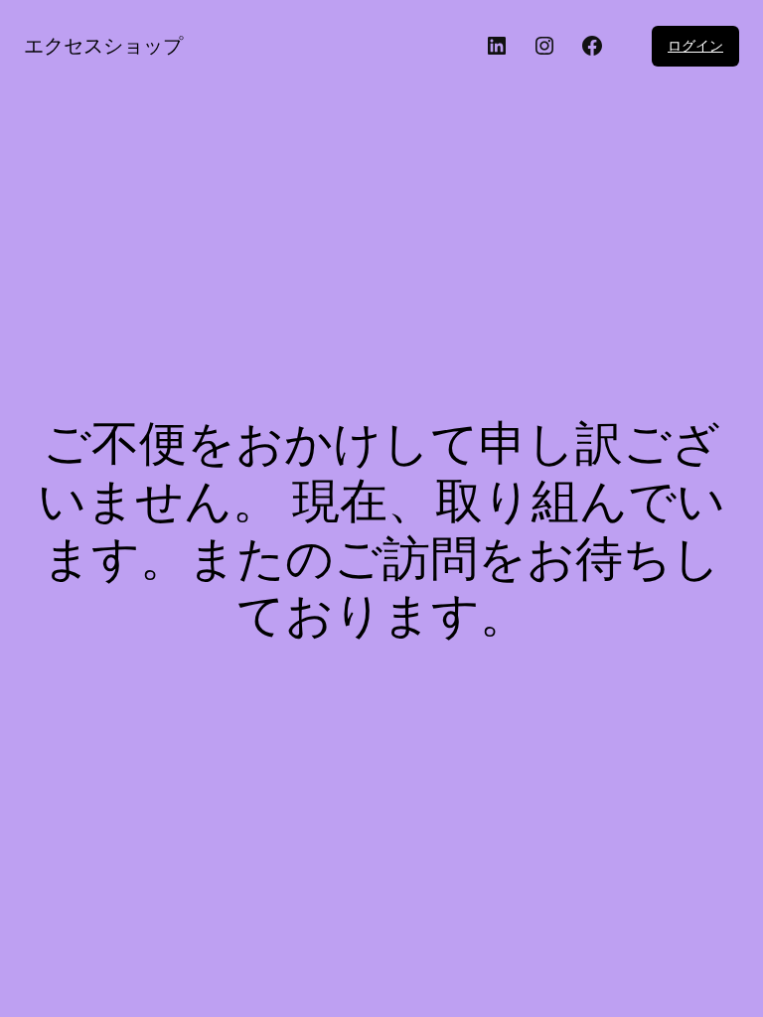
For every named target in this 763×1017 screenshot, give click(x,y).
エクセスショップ (103, 46)
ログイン (695, 45)
